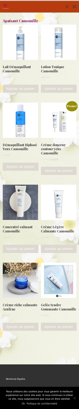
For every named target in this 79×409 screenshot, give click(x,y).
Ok (23, 403)
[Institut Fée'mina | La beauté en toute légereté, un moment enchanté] (6, 6)
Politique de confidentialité (42, 403)
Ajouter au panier (20, 89)
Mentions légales (15, 378)
